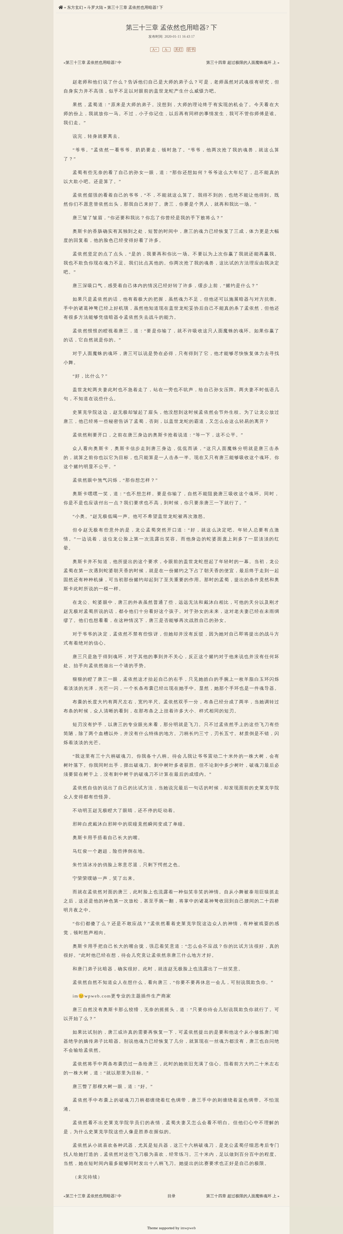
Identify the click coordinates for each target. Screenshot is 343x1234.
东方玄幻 (75, 7)
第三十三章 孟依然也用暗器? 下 (135, 7)
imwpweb (188, 1228)
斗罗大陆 (95, 7)
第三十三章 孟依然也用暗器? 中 (94, 62)
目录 (171, 1196)
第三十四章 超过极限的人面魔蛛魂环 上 (241, 62)
